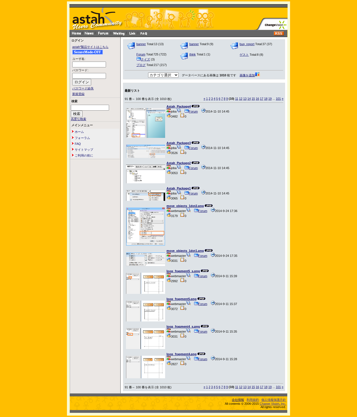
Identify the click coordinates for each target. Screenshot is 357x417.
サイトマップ (83, 149)
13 (245, 98)
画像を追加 (247, 75)
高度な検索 (78, 119)
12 (240, 98)
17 (261, 98)
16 (257, 98)
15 (253, 98)
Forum (193, 111)
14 (249, 98)
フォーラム (82, 138)
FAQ (77, 143)
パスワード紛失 (83, 88)
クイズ (145, 59)
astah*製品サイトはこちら (90, 46)
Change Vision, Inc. (273, 403)
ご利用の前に (83, 155)
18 (265, 98)
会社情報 (238, 399)
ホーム (79, 131)
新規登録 (78, 94)
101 (278, 98)
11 (236, 98)
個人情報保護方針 (273, 399)
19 (270, 98)
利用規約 (253, 399)
